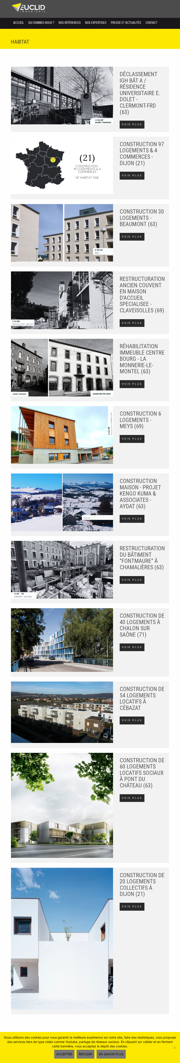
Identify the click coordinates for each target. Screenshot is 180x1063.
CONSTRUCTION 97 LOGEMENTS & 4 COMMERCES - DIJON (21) (142, 153)
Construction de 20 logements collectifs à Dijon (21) (142, 884)
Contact (151, 22)
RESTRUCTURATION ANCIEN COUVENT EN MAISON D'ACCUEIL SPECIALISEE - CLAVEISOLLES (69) (142, 295)
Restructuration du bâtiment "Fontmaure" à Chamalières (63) (142, 558)
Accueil (18, 22)
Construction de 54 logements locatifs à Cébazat (142, 698)
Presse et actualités (126, 22)
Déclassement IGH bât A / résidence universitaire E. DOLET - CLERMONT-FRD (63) (140, 93)
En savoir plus (111, 1054)
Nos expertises (95, 22)
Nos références (70, 22)
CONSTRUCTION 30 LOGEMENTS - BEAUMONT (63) (142, 217)
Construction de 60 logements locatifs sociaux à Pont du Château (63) (142, 773)
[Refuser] (174, 1047)
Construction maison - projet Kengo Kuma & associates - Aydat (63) (140, 493)
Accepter (64, 1054)
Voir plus (132, 124)
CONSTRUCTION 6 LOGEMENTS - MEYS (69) (140, 419)
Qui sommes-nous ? (41, 22)
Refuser (85, 1054)
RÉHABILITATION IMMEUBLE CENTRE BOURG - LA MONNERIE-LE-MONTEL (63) (142, 359)
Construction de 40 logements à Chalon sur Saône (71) (142, 625)
